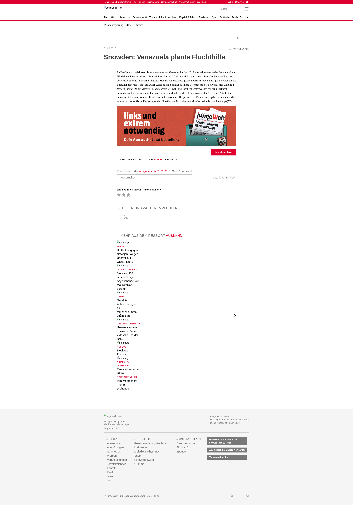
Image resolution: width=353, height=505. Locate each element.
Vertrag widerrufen (218, 457)
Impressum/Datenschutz (132, 496)
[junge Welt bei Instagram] (236, 496)
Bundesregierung (113, 25)
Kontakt (111, 468)
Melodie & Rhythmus (147, 451)
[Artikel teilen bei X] (238, 38)
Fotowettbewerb (144, 459)
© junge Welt (111, 496)
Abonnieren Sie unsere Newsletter (227, 450)
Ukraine (139, 25)
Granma (139, 463)
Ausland (241, 49)
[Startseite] (113, 9)
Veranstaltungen (187, 2)
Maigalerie (140, 447)
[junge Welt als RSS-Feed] (247, 496)
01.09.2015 (110, 48)
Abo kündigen (115, 447)
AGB (149, 496)
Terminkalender (116, 463)
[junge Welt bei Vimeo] (244, 496)
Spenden (181, 451)
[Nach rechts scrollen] (247, 17)
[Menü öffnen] (246, 9)
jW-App (111, 476)
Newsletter (113, 451)
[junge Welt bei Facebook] (228, 496)
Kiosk (110, 472)
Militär (129, 25)
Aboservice (114, 443)
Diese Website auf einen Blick (225, 423)
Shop (137, 455)
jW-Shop (201, 2)
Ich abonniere (223, 152)
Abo (230, 2)
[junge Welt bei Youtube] (240, 496)
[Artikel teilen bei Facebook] (243, 38)
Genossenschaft (169, 2)
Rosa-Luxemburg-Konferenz (117, 2)
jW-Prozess (139, 2)
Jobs (110, 480)
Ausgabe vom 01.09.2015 (154, 171)
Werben (112, 455)
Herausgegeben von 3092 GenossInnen (229, 419)
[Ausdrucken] (105, 38)
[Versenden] (248, 38)
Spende (239, 2)
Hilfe (156, 496)
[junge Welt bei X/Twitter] (232, 496)
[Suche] (240, 9)
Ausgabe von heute (219, 416)
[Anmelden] (247, 2)
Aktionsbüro (153, 2)
